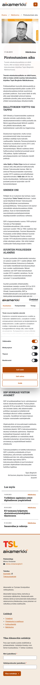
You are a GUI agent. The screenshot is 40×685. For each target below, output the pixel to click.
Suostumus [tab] (7, 306)
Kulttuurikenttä (10, 624)
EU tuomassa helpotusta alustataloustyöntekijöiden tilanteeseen (17, 513)
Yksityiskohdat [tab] (20, 306)
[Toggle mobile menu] (35, 4)
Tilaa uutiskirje (11, 673)
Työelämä (9, 619)
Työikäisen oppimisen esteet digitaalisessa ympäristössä (18, 499)
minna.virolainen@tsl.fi (14, 564)
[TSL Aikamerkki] (14, 4)
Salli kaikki (20, 370)
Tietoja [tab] (33, 306)
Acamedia (7, 574)
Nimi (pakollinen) (10, 654)
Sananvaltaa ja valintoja (15, 526)
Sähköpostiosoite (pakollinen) (15, 663)
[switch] (35, 347)
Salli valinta (20, 376)
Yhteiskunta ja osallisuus (14, 621)
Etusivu (4, 15)
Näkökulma (15, 15)
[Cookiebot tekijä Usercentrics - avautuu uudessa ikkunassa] (29, 300)
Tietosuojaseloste (9, 577)
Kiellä (20, 383)
